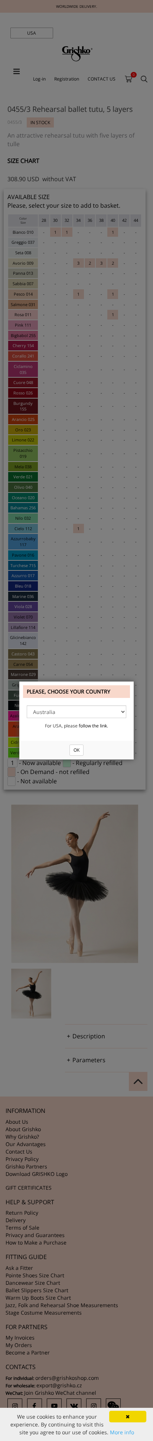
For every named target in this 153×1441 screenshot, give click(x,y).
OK (76, 750)
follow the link (93, 726)
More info (122, 1432)
